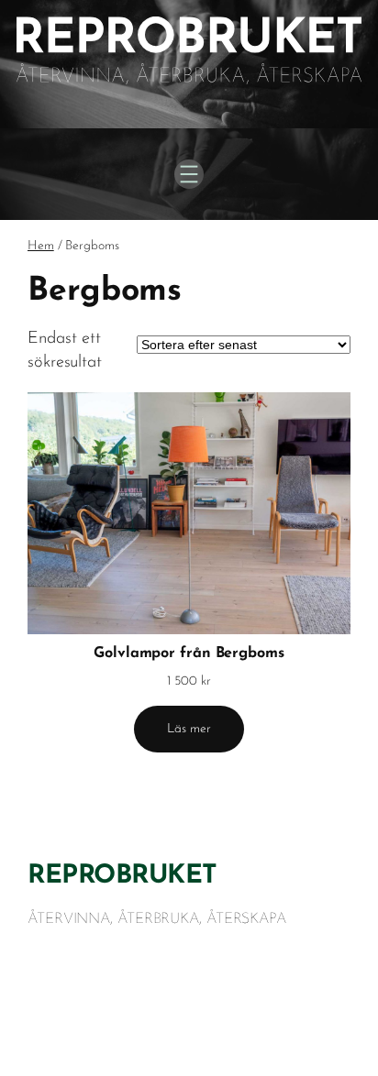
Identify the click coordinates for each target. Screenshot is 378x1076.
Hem (41, 246)
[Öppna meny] (189, 174)
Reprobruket (122, 876)
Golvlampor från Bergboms (189, 653)
